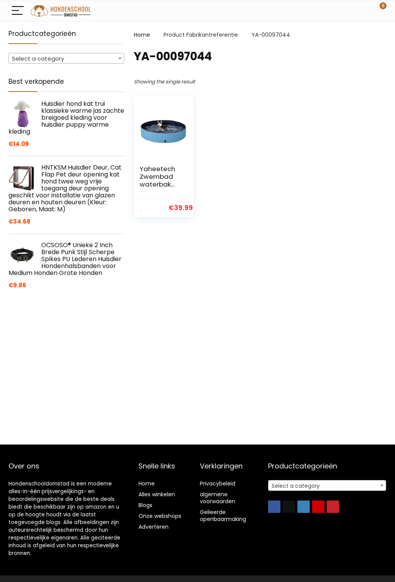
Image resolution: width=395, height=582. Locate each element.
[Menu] (17, 11)
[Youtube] (318, 507)
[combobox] (66, 58)
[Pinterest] (333, 507)
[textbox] (66, 58)
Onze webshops (159, 516)
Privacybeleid (217, 483)
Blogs (145, 505)
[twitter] (289, 507)
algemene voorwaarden (217, 497)
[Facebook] (274, 507)
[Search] (346, 11)
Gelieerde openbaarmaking (223, 515)
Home (142, 35)
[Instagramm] (303, 507)
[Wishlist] (362, 10)
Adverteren (153, 527)
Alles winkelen (156, 494)
